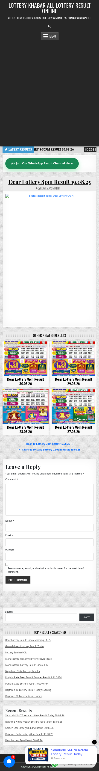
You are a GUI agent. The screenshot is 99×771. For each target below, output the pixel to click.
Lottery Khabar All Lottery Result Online (50, 8)
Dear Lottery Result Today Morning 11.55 (28, 640)
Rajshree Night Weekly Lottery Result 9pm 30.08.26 (33, 721)
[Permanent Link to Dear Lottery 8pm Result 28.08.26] (26, 406)
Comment (11, 479)
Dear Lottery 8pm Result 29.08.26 (73, 381)
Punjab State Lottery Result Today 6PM (26, 683)
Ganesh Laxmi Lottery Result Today (24, 646)
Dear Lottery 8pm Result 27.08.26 (73, 429)
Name (9, 520)
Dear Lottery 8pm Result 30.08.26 (25, 381)
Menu (53, 36)
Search (9, 611)
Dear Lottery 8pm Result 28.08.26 (25, 429)
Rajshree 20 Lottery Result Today (23, 696)
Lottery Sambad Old (16, 652)
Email (9, 535)
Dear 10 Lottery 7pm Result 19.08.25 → (49, 443)
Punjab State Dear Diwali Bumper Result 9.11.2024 (33, 677)
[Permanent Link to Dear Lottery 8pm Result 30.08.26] (26, 358)
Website (9, 550)
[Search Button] (49, 26)
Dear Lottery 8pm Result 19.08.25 (50, 181)
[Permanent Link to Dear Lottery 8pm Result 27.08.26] (73, 406)
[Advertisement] (49, 92)
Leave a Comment (50, 188)
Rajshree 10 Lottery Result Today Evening (28, 689)
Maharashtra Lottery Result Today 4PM (26, 665)
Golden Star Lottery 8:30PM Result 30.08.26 (29, 727)
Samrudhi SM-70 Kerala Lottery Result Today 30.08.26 (34, 715)
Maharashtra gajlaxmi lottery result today (28, 658)
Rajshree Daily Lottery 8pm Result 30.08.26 (29, 734)
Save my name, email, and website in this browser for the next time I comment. (46, 570)
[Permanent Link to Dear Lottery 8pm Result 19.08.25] (49, 256)
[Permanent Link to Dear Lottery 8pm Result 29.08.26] (73, 358)
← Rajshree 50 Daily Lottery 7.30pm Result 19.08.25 (49, 449)
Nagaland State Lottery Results (22, 671)
